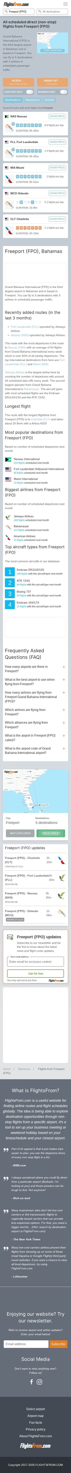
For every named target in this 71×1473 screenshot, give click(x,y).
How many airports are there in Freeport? (26, 669)
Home (6, 1068)
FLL (24, 142)
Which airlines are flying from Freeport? (25, 712)
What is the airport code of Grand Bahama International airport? (28, 750)
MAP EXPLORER (20, 833)
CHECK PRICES (51, 833)
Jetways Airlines (15, 372)
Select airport (35, 1409)
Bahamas (24, 1068)
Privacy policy (35, 1429)
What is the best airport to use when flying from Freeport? (30, 682)
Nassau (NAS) (20, 335)
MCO (19, 193)
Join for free (35, 973)
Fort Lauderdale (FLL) (25, 326)
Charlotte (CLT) (41, 419)
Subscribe (58, 1344)
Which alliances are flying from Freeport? (26, 725)
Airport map (35, 1416)
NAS (18, 116)
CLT (19, 219)
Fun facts (35, 1422)
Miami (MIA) (40, 364)
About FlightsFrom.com (35, 1436)
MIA (17, 167)
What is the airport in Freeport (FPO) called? (30, 738)
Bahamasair (31, 389)
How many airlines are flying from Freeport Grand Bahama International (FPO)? (31, 697)
